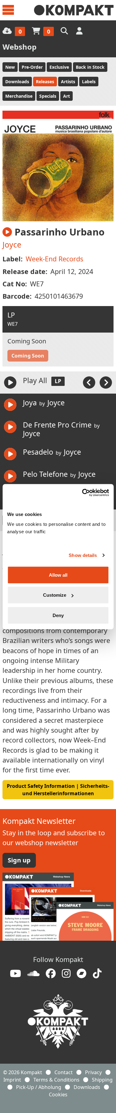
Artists (68, 81)
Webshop (19, 47)
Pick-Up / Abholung (38, 1087)
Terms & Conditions (56, 1079)
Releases (45, 81)
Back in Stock (90, 67)
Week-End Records (54, 258)
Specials (47, 96)
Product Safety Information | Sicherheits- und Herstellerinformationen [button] (58, 790)
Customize (54, 595)
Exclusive (59, 67)
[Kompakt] (74, 10)
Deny (58, 615)
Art (66, 96)
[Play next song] (106, 382)
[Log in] (80, 31)
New (10, 67)
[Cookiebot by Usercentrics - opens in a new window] (82, 493)
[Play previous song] (89, 382)
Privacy (93, 1072)
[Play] (10, 382)
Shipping (102, 1079)
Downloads (17, 81)
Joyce (11, 244)
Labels (89, 81)
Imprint (12, 1079)
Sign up (19, 860)
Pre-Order (32, 67)
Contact (63, 1072)
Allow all (58, 574)
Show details (83, 555)
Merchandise (18, 96)
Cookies (58, 1094)
